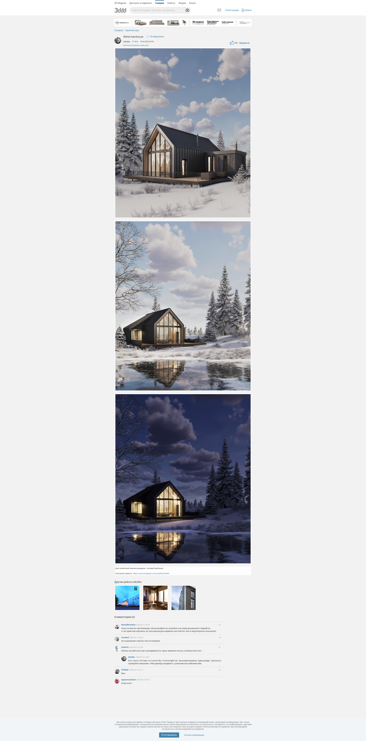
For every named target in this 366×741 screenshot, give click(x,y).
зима (143, 45)
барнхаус (136, 45)
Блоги (192, 3)
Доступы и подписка (141, 3)
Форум (182, 3)
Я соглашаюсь (169, 735)
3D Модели (120, 3)
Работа (171, 3)
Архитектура (132, 30)
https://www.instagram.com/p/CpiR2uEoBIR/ (151, 573)
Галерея (159, 3)
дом (147, 45)
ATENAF (125, 670)
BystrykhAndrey (128, 625)
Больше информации (194, 735)
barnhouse (127, 45)
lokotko (126, 41)
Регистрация (232, 10)
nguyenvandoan (128, 679)
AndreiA (125, 647)
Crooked (125, 637)
